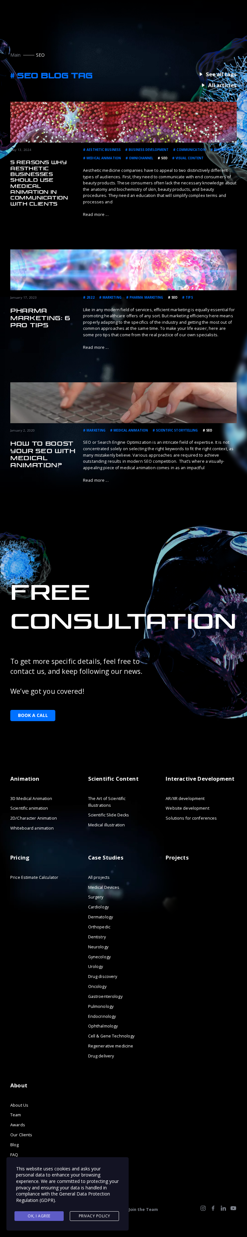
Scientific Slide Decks (108, 815)
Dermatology (100, 917)
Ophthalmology (103, 1026)
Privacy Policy (94, 1216)
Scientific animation (29, 808)
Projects (177, 857)
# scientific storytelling (175, 430)
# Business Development (147, 150)
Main (15, 55)
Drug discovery (102, 976)
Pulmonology (101, 1006)
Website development (187, 808)
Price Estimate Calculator (34, 877)
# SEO (163, 158)
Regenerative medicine (110, 1046)
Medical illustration (106, 825)
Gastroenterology (105, 996)
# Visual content (188, 158)
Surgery (96, 897)
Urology (95, 966)
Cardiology (98, 907)
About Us (19, 1105)
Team (15, 1115)
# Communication (189, 150)
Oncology (97, 986)
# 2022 (89, 297)
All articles (222, 85)
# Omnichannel (139, 158)
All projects (99, 877)
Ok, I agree (39, 1216)
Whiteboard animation (32, 828)
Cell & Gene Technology (111, 1036)
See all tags (221, 74)
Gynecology (99, 956)
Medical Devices (104, 887)
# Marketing (221, 150)
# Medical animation (102, 158)
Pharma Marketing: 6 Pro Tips (40, 318)
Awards (17, 1125)
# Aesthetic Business (102, 150)
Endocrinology (102, 1016)
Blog (14, 1145)
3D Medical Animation (31, 798)
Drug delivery (101, 1056)
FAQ (14, 1155)
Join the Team (143, 1209)
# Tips (187, 297)
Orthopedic (99, 927)
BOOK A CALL (33, 715)
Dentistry (97, 937)
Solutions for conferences (191, 818)
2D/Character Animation (33, 818)
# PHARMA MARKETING (144, 297)
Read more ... (96, 214)
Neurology (98, 946)
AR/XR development (185, 798)
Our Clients (21, 1135)
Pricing (19, 857)
